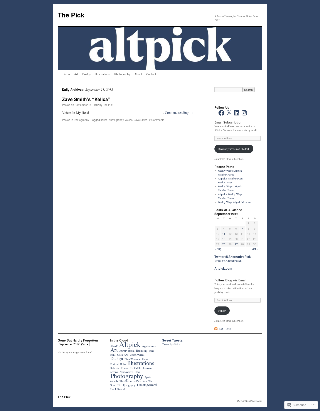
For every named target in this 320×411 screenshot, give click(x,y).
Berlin (131, 350)
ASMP (123, 350)
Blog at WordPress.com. (249, 401)
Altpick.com (223, 268)
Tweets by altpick (171, 344)
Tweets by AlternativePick (227, 260)
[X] (229, 112)
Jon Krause (122, 368)
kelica (104, 120)
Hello (123, 364)
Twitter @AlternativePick (232, 256)
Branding (141, 350)
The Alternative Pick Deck (133, 381)
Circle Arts (122, 354)
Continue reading (179, 112)
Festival (114, 364)
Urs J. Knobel (117, 389)
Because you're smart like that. (233, 149)
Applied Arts (149, 346)
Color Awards (137, 354)
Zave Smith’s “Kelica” (86, 99)
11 (223, 233)
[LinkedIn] (236, 112)
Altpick (130, 344)
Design (86, 74)
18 (223, 239)
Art (76, 74)
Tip (119, 385)
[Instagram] (244, 112)
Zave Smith (140, 120)
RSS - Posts (225, 328)
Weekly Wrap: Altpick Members (234, 202)
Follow (222, 310)
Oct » (255, 248)
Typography (129, 385)
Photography (122, 74)
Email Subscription (228, 122)
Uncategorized (147, 384)
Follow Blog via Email (230, 280)
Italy (112, 368)
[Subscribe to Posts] (216, 328)
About (138, 74)
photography (116, 120)
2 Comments (156, 120)
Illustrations (102, 74)
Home (66, 74)
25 (223, 244)
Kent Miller (136, 368)
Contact (151, 74)
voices (129, 120)
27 (236, 244)
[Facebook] (221, 112)
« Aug (217, 248)
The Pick (71, 14)
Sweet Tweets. (172, 340)
